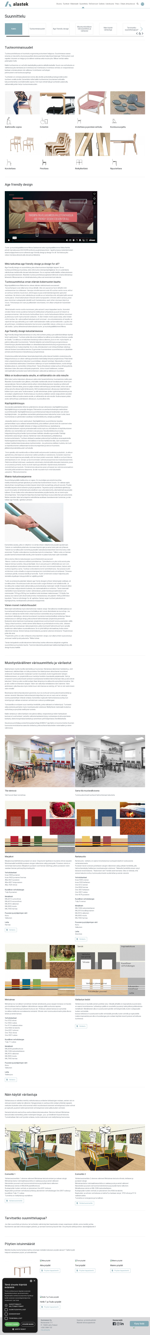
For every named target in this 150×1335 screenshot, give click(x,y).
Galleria (101, 3)
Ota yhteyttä (45, 1330)
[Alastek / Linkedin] (122, 1324)
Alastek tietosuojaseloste (86, 1322)
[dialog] (20, 1305)
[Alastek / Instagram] (118, 1324)
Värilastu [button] (12, 930)
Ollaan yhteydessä (127, 3)
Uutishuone (109, 3)
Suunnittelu (83, 3)
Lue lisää (16, 1300)
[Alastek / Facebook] (114, 1324)
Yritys (117, 3)
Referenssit (93, 3)
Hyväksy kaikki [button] (12, 1324)
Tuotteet (66, 3)
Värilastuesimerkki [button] (15, 1201)
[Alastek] (16, 4)
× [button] (34, 1281)
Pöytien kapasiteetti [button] (51, 1270)
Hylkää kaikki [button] (28, 1324)
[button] (137, 4)
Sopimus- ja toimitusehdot (86, 1320)
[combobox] (31, 1281)
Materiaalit (74, 3)
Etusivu (59, 3)
